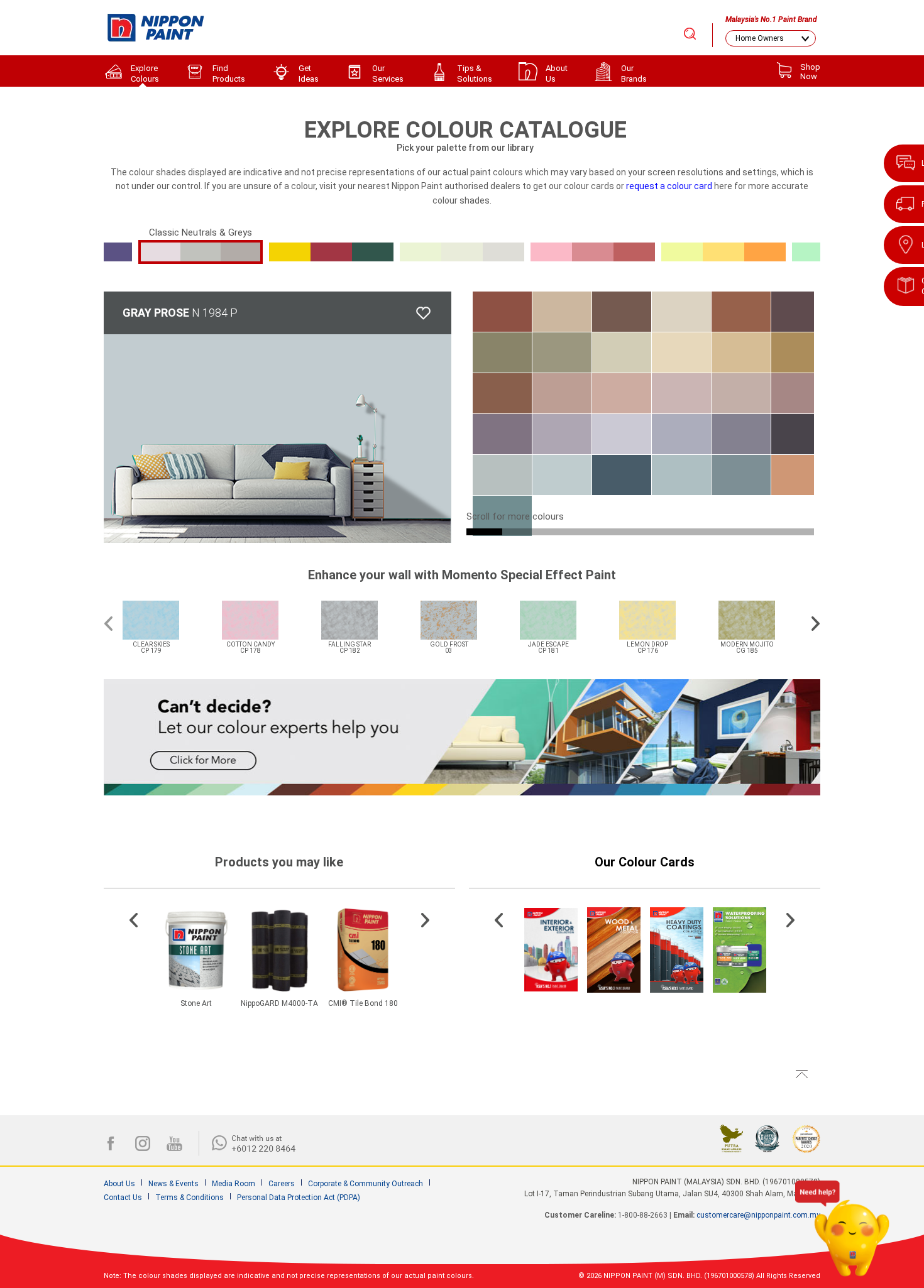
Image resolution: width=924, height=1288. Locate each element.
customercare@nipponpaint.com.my (758, 1215)
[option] (166, 619)
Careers (281, 1183)
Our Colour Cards (645, 862)
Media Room (233, 1183)
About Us (119, 1183)
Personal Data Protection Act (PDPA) (298, 1197)
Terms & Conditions (189, 1197)
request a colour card (669, 186)
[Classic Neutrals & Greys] (200, 252)
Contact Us (123, 1197)
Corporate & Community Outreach (365, 1183)
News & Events (173, 1183)
